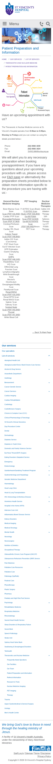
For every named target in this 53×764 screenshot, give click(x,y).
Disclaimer (46, 753)
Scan (11, 214)
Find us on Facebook (31, 748)
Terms (37, 753)
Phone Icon (42, 24)
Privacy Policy (44, 756)
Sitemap (29, 753)
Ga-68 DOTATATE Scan (29, 224)
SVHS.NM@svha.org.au (38, 151)
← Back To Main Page (41, 332)
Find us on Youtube (48, 748)
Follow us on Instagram (43, 748)
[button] (4, 23)
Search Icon (48, 24)
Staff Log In (19, 753)
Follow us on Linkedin (37, 748)
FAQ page (13, 177)
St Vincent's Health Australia (28, 737)
